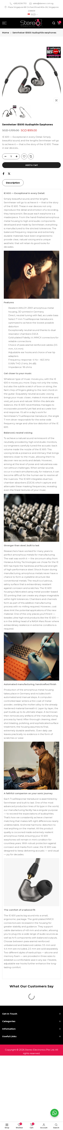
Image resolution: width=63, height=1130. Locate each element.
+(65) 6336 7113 (20, 3)
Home (5, 32)
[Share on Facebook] (3, 173)
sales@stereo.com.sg (43, 3)
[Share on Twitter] (9, 173)
